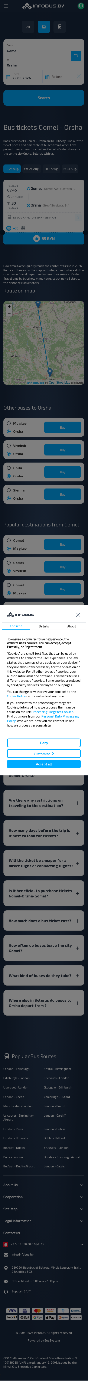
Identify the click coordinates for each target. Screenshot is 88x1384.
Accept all (44, 764)
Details (44, 626)
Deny (44, 743)
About (71, 626)
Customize (42, 753)
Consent (16, 626)
